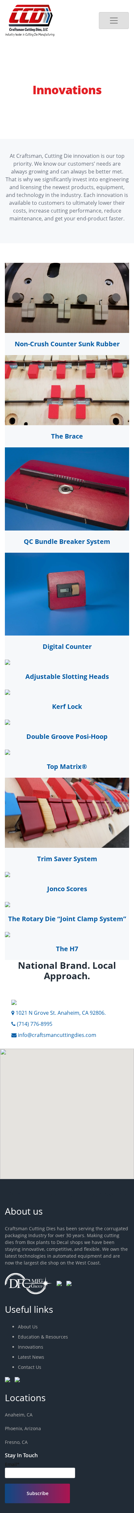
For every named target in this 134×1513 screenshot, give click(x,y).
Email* (12, 1464)
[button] (21, 1126)
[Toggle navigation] (114, 20)
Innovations (30, 1347)
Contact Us (29, 1367)
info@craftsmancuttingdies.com (56, 1035)
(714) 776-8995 (34, 1023)
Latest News (31, 1357)
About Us (28, 1327)
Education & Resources (43, 1337)
